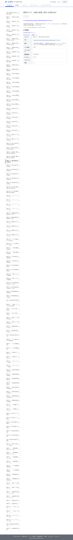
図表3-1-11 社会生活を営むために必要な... (12, 109)
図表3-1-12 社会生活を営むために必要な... (12, 118)
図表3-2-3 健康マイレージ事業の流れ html (12, 318)
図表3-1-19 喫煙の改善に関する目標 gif (12, 183)
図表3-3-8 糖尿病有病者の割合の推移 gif (12, 401)
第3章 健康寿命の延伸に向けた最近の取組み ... (12, 13)
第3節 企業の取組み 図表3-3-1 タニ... (13, 336)
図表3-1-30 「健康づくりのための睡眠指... (12, 275)
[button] (53, 2)
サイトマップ (57, 536)
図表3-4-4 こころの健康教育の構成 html (12, 466)
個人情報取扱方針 (40, 536)
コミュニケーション (34, 5)
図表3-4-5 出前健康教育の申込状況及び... (12, 475)
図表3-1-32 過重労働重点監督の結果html (12, 292)
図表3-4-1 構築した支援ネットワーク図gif (12, 444)
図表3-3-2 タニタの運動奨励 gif (12, 349)
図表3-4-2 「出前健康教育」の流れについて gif (12, 453)
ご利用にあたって (25, 536)
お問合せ (45, 536)
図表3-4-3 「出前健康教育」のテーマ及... (12, 457)
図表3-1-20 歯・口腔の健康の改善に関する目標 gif (12, 192)
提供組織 (17, 5)
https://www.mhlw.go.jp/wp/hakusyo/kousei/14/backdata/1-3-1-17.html (39, 20)
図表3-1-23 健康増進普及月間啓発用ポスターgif (12, 218)
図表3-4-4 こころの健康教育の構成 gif (12, 471)
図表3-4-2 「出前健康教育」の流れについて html (12, 449)
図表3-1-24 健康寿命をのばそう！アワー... (12, 222)
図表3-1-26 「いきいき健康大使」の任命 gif (12, 244)
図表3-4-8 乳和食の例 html (12, 500)
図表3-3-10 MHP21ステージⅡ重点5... (12, 414)
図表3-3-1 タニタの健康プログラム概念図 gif (12, 340)
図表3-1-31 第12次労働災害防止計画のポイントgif (12, 288)
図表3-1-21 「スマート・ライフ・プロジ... (12, 196)
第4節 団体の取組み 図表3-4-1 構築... (13, 440)
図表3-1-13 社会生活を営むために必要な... (12, 126)
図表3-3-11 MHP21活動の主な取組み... (12, 423)
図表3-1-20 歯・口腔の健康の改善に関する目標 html (12, 187)
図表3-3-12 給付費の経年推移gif (12, 436)
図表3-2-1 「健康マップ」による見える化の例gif (12, 305)
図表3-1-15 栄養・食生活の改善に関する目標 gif (12, 148)
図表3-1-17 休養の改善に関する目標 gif (12, 166)
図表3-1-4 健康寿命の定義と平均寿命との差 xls (12, 48)
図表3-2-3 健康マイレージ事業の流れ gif (12, 322)
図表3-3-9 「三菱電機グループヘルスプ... (12, 405)
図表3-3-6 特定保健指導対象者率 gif (12, 383)
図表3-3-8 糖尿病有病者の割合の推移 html (12, 397)
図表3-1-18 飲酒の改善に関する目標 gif (12, 174)
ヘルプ (30, 536)
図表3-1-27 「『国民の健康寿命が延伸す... (12, 248)
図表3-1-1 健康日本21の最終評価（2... (12, 18)
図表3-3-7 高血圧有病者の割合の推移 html (12, 388)
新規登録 (65, 1)
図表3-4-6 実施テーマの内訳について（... (12, 484)
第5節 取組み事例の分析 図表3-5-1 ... (12, 525)
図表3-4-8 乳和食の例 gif (11, 503)
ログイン (59, 1)
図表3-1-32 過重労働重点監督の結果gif (12, 296)
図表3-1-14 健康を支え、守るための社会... (12, 135)
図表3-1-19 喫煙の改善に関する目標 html (12, 179)
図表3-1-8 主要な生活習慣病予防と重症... (12, 83)
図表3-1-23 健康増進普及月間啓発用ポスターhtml (12, 214)
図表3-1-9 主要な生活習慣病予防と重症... (12, 92)
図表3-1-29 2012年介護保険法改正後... (12, 266)
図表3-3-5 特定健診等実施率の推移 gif (12, 375)
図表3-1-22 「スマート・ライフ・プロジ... (12, 205)
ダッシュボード (51, 536)
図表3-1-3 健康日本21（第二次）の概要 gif (12, 35)
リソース (26, 16)
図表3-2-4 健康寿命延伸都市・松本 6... (12, 327)
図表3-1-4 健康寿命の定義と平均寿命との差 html (12, 39)
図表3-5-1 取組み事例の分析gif (12, 529)
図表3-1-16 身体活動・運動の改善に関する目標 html (12, 153)
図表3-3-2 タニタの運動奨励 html (12, 344)
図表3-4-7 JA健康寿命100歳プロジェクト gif (12, 497)
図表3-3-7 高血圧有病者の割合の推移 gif (12, 392)
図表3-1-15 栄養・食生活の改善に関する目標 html (12, 144)
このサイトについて (17, 536)
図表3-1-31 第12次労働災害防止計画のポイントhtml (12, 283)
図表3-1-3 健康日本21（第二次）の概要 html (12, 31)
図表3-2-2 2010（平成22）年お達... (12, 309)
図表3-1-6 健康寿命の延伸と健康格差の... (12, 65)
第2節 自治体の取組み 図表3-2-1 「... (12, 301)
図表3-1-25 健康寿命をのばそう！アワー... (12, 231)
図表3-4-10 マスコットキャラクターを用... (12, 516)
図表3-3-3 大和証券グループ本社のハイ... (12, 353)
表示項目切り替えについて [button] (28, 32)
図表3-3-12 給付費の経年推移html (12, 431)
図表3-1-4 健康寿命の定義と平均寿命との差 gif (12, 44)
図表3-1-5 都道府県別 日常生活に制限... (12, 52)
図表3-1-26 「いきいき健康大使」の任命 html (12, 240)
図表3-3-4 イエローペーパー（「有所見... (12, 362)
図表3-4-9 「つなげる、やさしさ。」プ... (12, 507)
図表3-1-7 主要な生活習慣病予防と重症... (12, 74)
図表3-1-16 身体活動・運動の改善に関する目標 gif (12, 157)
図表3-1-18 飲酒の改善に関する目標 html (12, 170)
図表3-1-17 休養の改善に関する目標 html (12, 161)
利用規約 (33, 536)
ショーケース (24, 5)
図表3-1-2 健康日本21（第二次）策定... (12, 22)
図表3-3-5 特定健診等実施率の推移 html (12, 370)
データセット (9, 5)
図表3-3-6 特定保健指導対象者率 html (12, 379)
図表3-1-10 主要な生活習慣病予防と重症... (12, 100)
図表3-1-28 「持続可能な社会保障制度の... (12, 257)
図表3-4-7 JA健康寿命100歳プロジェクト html (12, 492)
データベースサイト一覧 (46, 5)
